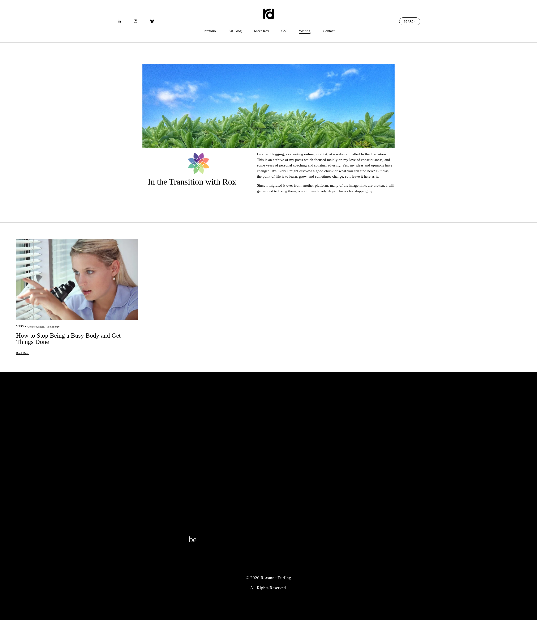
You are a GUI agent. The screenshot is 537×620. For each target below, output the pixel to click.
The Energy (53, 326)
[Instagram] (135, 21)
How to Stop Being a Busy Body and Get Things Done (68, 338)
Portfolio (209, 31)
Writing (304, 31)
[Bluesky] (152, 21)
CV (284, 31)
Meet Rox (261, 31)
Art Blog (235, 31)
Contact (329, 31)
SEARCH (410, 21)
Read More (22, 353)
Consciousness (35, 326)
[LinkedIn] (119, 21)
